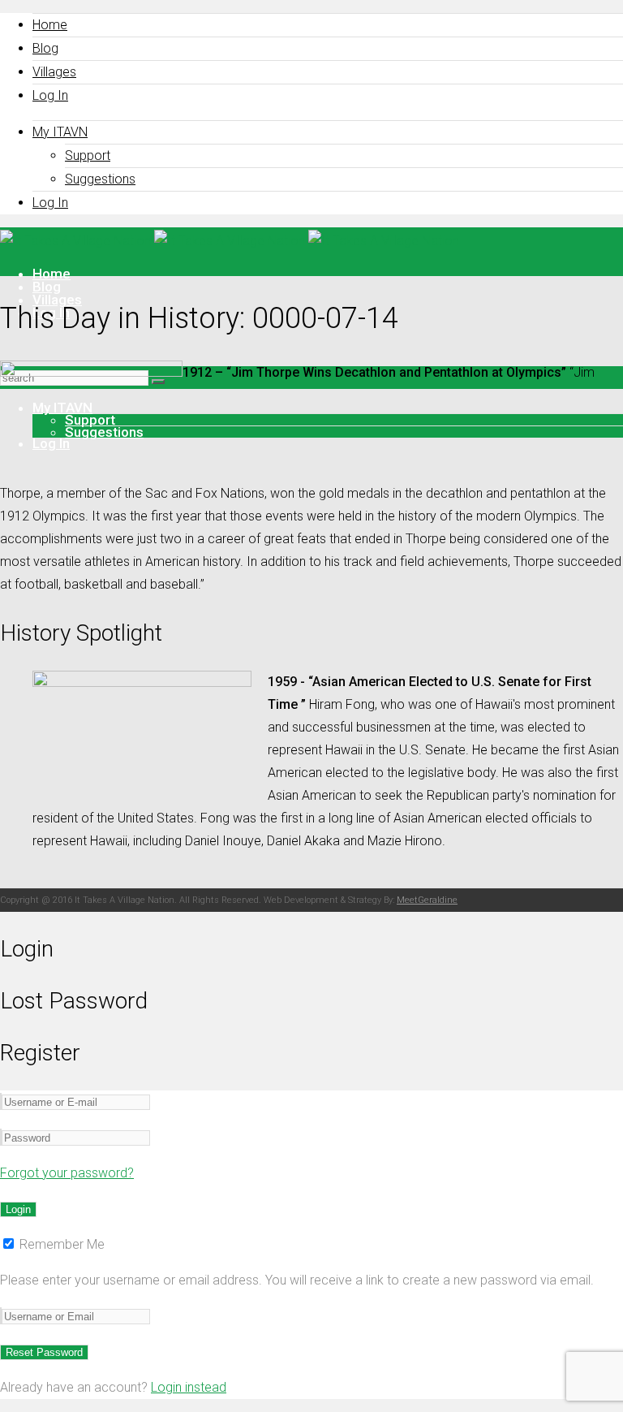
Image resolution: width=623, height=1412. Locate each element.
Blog (45, 48)
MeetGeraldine (427, 900)
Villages (54, 72)
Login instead (188, 1387)
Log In (50, 95)
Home (49, 24)
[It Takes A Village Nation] (229, 240)
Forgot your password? (67, 1173)
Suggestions (100, 179)
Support (87, 155)
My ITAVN (60, 132)
